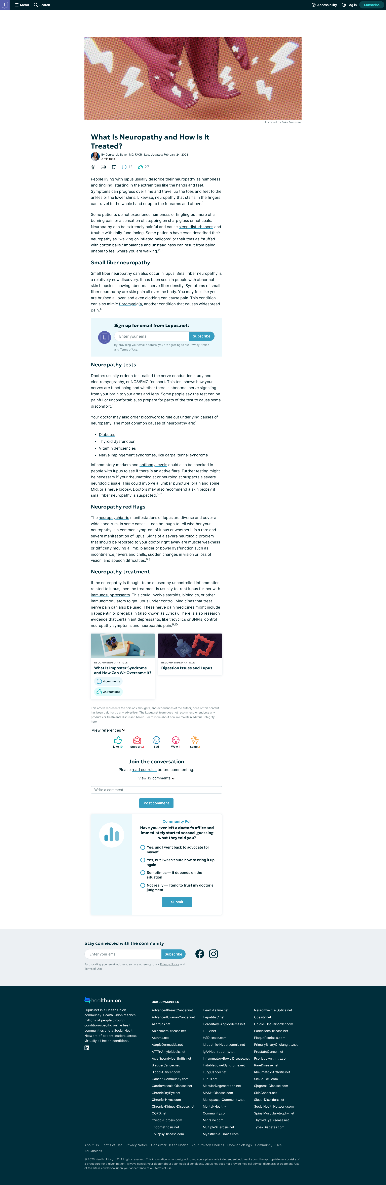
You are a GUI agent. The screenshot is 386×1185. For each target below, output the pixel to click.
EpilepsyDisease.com (168, 1134)
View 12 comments (154, 778)
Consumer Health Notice (169, 1145)
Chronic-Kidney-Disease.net (173, 1106)
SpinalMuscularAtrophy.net (274, 1113)
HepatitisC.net (214, 1017)
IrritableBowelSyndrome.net (224, 1065)
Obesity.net (262, 1017)
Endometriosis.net (165, 1127)
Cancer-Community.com (170, 1079)
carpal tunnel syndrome (186, 455)
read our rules (144, 769)
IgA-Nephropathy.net (219, 1052)
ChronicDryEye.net (166, 1093)
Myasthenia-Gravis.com (221, 1134)
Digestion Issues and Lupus (186, 667)
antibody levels (153, 464)
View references (107, 730)
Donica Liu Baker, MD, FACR (124, 154)
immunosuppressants (110, 595)
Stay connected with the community (124, 943)
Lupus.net (210, 1079)
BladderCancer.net (166, 1065)
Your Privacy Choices (208, 1145)
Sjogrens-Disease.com (271, 1086)
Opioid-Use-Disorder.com (273, 1024)
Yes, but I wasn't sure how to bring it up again (181, 862)
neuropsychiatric (114, 517)
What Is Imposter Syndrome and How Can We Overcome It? (122, 670)
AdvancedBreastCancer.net (172, 1010)
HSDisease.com (215, 1038)
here (94, 721)
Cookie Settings (239, 1145)
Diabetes (107, 434)
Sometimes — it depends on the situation (174, 874)
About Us (91, 1145)
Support (136, 742)
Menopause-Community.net (224, 1100)
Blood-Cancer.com (166, 1072)
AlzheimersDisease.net (169, 1031)
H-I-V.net (209, 1031)
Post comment (156, 803)
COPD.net (159, 1113)
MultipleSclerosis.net (218, 1127)
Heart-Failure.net (216, 1010)
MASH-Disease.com (218, 1093)
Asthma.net (160, 1038)
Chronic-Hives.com (166, 1100)
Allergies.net (161, 1024)
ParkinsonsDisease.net (271, 1031)
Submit (177, 902)
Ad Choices (93, 1151)
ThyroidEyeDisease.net (271, 1120)
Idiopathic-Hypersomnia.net (224, 1045)
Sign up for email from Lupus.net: (151, 325)
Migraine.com (213, 1120)
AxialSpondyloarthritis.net (171, 1058)
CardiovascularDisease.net (172, 1086)
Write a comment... (110, 790)
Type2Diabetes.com (269, 1127)
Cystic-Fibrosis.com (167, 1120)
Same (193, 742)
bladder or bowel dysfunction (166, 548)
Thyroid (106, 441)
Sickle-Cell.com (266, 1079)
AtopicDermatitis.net (167, 1045)
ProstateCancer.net (268, 1052)
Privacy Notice (199, 344)
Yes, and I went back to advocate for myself (178, 849)
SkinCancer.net (265, 1093)
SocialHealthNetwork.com (274, 1106)
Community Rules (268, 1145)
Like (116, 742)
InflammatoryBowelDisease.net (226, 1058)
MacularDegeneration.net (222, 1086)
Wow (174, 742)
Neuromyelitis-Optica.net (273, 1010)
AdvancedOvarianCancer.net (173, 1017)
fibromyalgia (130, 304)
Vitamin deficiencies (117, 448)
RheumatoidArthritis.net (272, 1072)
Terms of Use (128, 349)
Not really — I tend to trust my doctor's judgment (180, 887)
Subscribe (372, 5)
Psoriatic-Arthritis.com (271, 1058)
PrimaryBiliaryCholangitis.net (276, 1045)
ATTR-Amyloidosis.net (168, 1052)
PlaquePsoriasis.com (269, 1038)
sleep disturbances (196, 226)
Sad (153, 742)
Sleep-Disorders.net (269, 1100)
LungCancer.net (215, 1072)
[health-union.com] (102, 1001)
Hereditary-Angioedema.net (224, 1024)
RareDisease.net (266, 1065)
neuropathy (165, 197)
